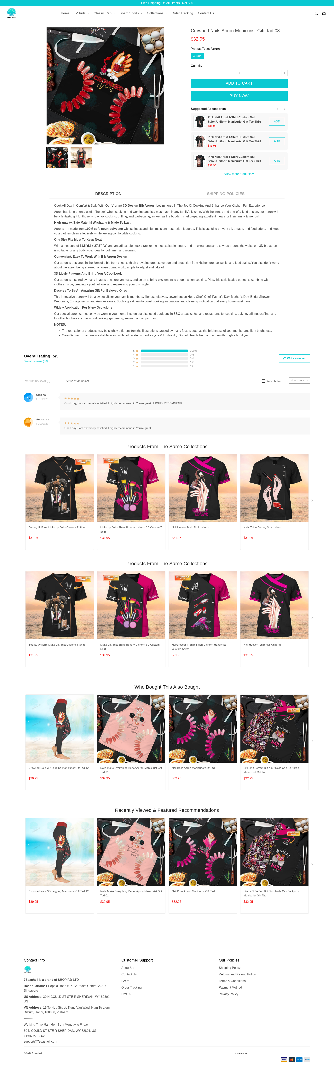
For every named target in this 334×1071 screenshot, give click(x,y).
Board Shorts (129, 13)
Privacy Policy (228, 994)
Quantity (196, 65)
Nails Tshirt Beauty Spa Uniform (263, 527)
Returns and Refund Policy (237, 974)
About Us (127, 967)
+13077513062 (34, 1036)
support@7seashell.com (40, 1041)
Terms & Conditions (232, 981)
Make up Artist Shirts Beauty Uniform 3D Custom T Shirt (131, 529)
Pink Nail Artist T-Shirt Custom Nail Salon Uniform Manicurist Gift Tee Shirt (234, 119)
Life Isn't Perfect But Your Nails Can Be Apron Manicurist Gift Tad (271, 770)
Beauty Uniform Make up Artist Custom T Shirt (57, 527)
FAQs (125, 981)
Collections (155, 13)
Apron (215, 48)
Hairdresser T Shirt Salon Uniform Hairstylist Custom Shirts (199, 646)
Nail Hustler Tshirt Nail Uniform (190, 527)
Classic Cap (103, 13)
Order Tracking (182, 13)
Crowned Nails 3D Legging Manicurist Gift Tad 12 (59, 767)
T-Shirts (80, 13)
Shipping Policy (229, 967)
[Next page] (283, 109)
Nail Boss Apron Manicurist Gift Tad (193, 767)
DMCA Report (240, 1053)
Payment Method (230, 987)
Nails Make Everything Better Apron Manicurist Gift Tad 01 (131, 770)
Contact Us (206, 13)
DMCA (126, 994)
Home (65, 13)
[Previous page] (277, 109)
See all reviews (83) (36, 361)
